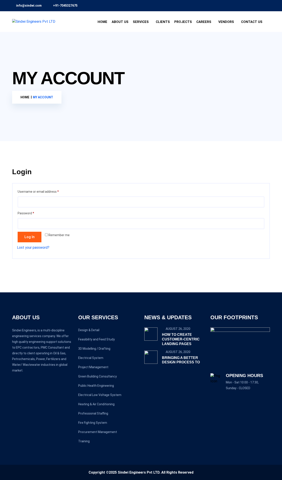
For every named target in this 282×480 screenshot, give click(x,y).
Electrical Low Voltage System (99, 395)
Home (102, 22)
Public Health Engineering (96, 385)
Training (84, 441)
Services (141, 22)
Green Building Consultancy (97, 376)
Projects (183, 22)
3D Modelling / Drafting (94, 348)
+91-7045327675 (65, 5)
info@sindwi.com (29, 5)
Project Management (93, 367)
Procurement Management (97, 432)
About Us (120, 22)
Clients (163, 22)
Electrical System (90, 358)
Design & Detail (88, 330)
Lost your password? (33, 247)
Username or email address (44, 191)
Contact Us (251, 22)
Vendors (226, 22)
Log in (29, 237)
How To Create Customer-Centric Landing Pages (181, 339)
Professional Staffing (93, 413)
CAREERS (203, 22)
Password (32, 213)
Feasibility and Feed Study (96, 339)
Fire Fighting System (92, 422)
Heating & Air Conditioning (96, 404)
